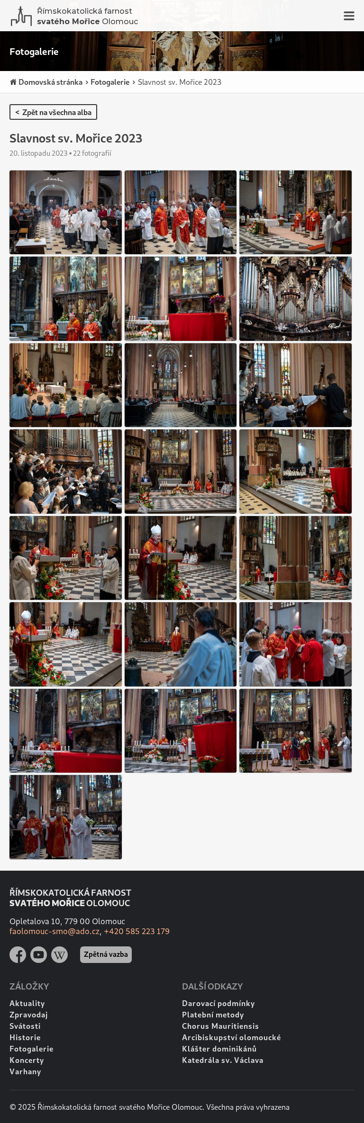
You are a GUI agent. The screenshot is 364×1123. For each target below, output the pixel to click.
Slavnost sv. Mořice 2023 (178, 81)
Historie (25, 1037)
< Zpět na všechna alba (53, 111)
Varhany (25, 1071)
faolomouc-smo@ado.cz (54, 931)
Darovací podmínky (218, 1002)
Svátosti (25, 1025)
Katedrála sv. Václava (223, 1059)
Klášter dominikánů (219, 1048)
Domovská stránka (49, 81)
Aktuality (27, 1002)
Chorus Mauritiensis (220, 1025)
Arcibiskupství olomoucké (231, 1037)
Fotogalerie (109, 81)
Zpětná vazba (106, 954)
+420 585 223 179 (137, 931)
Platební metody (213, 1014)
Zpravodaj (28, 1014)
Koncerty (26, 1059)
